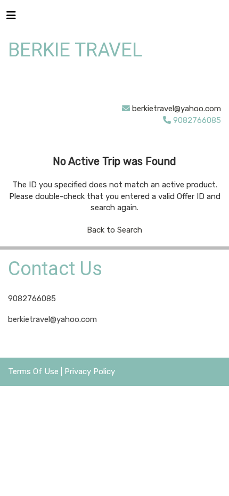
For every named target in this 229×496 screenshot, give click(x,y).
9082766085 (32, 298)
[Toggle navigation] (11, 18)
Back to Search (114, 230)
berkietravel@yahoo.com (176, 108)
